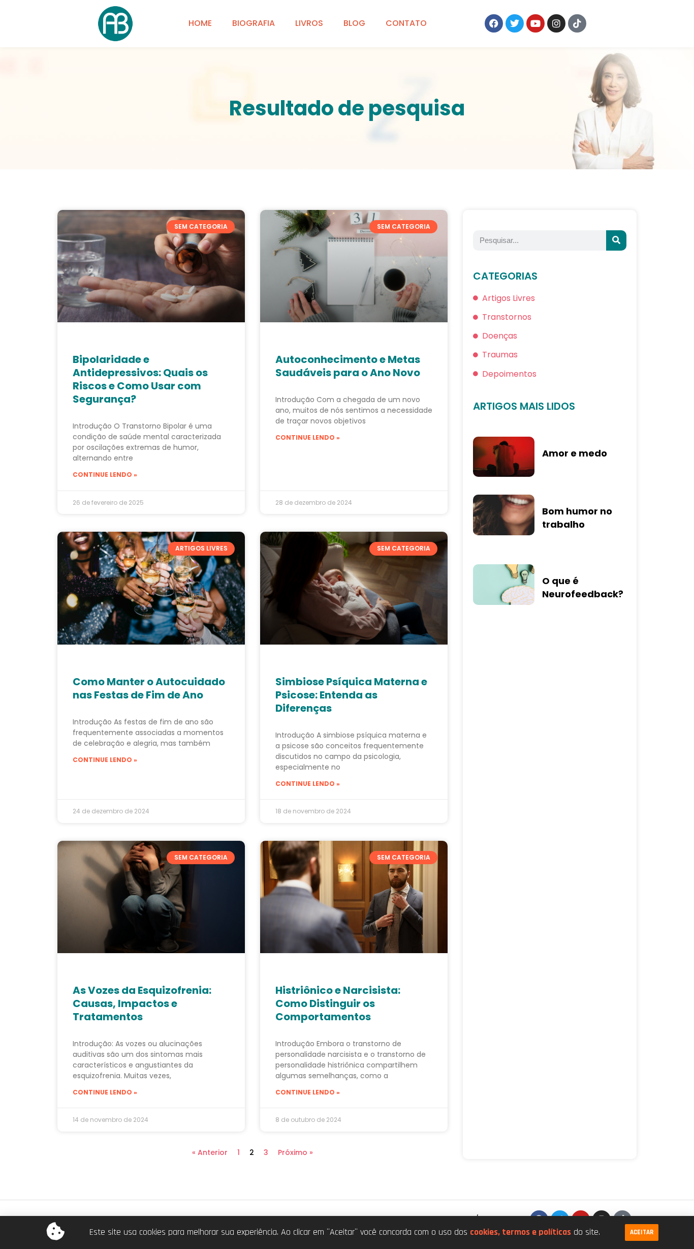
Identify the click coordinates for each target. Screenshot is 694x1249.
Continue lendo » (105, 474)
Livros (309, 23)
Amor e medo (574, 453)
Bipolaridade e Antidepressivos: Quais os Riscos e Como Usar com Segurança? (140, 379)
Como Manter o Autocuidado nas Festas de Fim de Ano (149, 688)
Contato (406, 23)
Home (200, 23)
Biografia (253, 23)
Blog (354, 23)
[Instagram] (556, 23)
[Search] (616, 240)
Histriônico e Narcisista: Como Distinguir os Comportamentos (337, 1003)
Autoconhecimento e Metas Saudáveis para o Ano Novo (347, 366)
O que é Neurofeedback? (582, 587)
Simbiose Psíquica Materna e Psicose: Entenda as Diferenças (351, 695)
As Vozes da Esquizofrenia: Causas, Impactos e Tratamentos (142, 1003)
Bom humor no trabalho (577, 518)
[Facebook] (494, 23)
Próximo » (295, 1152)
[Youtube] (535, 23)
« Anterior (210, 1152)
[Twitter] (515, 23)
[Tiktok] (577, 23)
